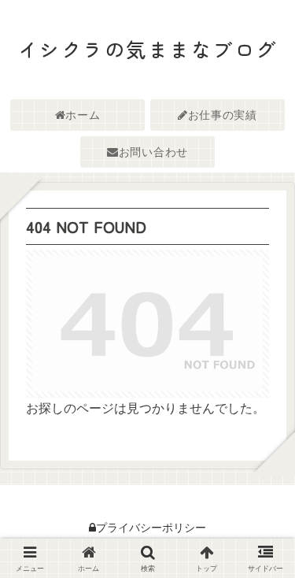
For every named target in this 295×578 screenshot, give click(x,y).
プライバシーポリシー (151, 527)
